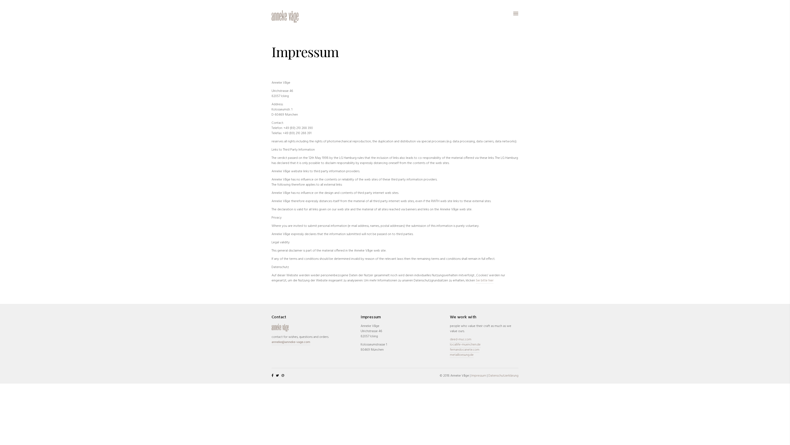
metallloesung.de (462, 355)
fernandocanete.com (464, 349)
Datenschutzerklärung (503, 375)
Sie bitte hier (485, 280)
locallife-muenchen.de (465, 344)
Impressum (478, 375)
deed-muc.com (460, 339)
